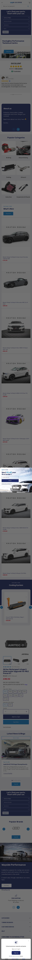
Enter (10, 480)
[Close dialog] (31, 469)
